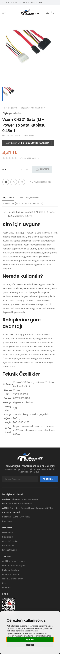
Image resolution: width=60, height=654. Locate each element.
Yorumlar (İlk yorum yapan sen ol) (23, 203)
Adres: (5, 508)
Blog (4, 583)
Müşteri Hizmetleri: (13, 499)
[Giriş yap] (47, 12)
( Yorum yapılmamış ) (28, 158)
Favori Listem (8, 545)
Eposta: (6, 503)
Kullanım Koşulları (10, 570)
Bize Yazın (7, 521)
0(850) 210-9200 (31, 499)
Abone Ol (48, 479)
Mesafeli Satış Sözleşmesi (14, 565)
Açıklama (8, 197)
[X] (13, 182)
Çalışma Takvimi (11, 512)
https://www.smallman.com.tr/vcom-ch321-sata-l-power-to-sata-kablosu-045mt (34, 430)
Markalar (6, 587)
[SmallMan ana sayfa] (30, 457)
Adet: (5, 169)
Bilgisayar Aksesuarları (32, 107)
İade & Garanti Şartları (12, 578)
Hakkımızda (7, 532)
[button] (4, 12)
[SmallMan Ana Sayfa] (30, 12)
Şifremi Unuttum (9, 549)
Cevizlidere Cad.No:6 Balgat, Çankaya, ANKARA (31, 508)
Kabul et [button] (30, 639)
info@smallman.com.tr (21, 503)
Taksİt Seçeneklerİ (28, 197)
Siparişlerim (7, 536)
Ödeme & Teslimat (10, 574)
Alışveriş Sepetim (10, 541)
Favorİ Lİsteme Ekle (42, 182)
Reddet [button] (30, 644)
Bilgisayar (13, 107)
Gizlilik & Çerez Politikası (13, 561)
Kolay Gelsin (11, 143)
